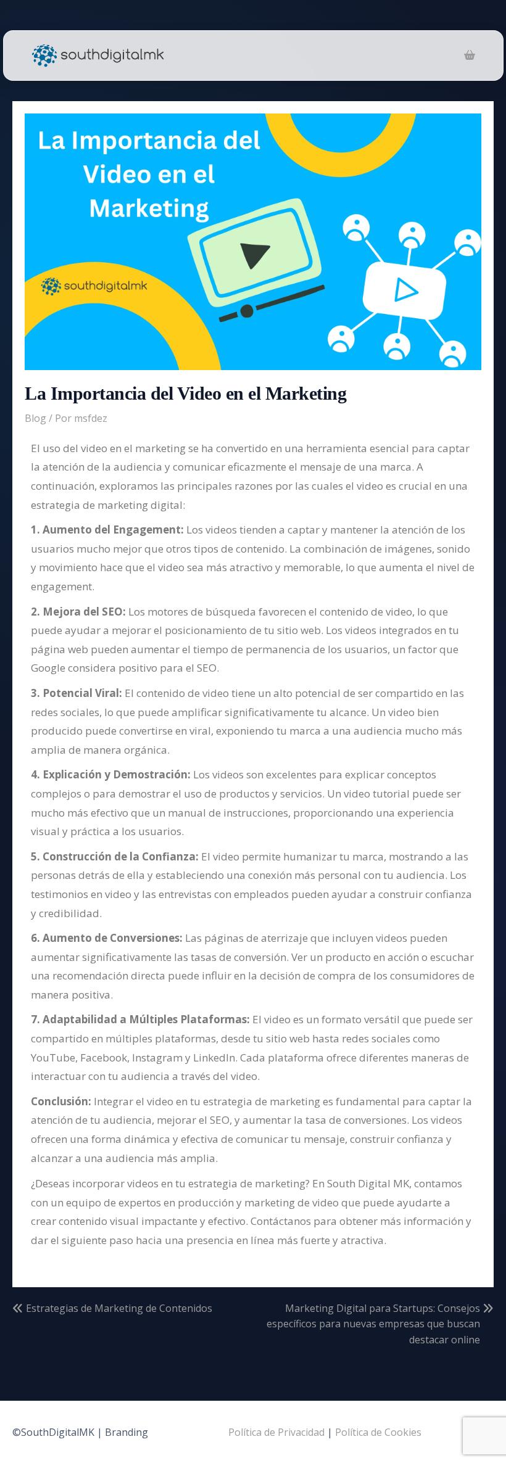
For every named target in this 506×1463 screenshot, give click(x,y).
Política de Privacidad (276, 1432)
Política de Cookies (378, 1432)
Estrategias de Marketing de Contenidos (119, 1308)
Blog (35, 418)
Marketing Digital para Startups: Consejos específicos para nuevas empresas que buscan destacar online (373, 1323)
